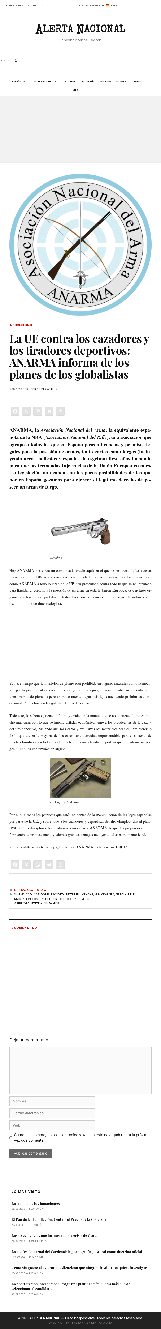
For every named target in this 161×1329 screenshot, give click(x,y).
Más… (76, 90)
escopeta (58, 894)
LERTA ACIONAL (80, 30)
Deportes (105, 81)
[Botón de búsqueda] (16, 60)
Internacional (43, 81)
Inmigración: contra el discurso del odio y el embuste (53, 899)
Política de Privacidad (81, 1323)
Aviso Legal (56, 1323)
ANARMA (19, 894)
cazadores (42, 894)
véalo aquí (85, 570)
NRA (111, 894)
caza (29, 894)
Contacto (105, 1323)
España (16, 81)
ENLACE (123, 846)
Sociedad (71, 81)
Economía (88, 81)
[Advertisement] (80, 130)
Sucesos (121, 81)
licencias (86, 894)
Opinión (136, 81)
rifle (131, 894)
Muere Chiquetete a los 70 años (37, 903)
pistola (121, 894)
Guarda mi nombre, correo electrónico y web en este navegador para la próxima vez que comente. (81, 1137)
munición (101, 894)
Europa (41, 889)
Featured (72, 894)
